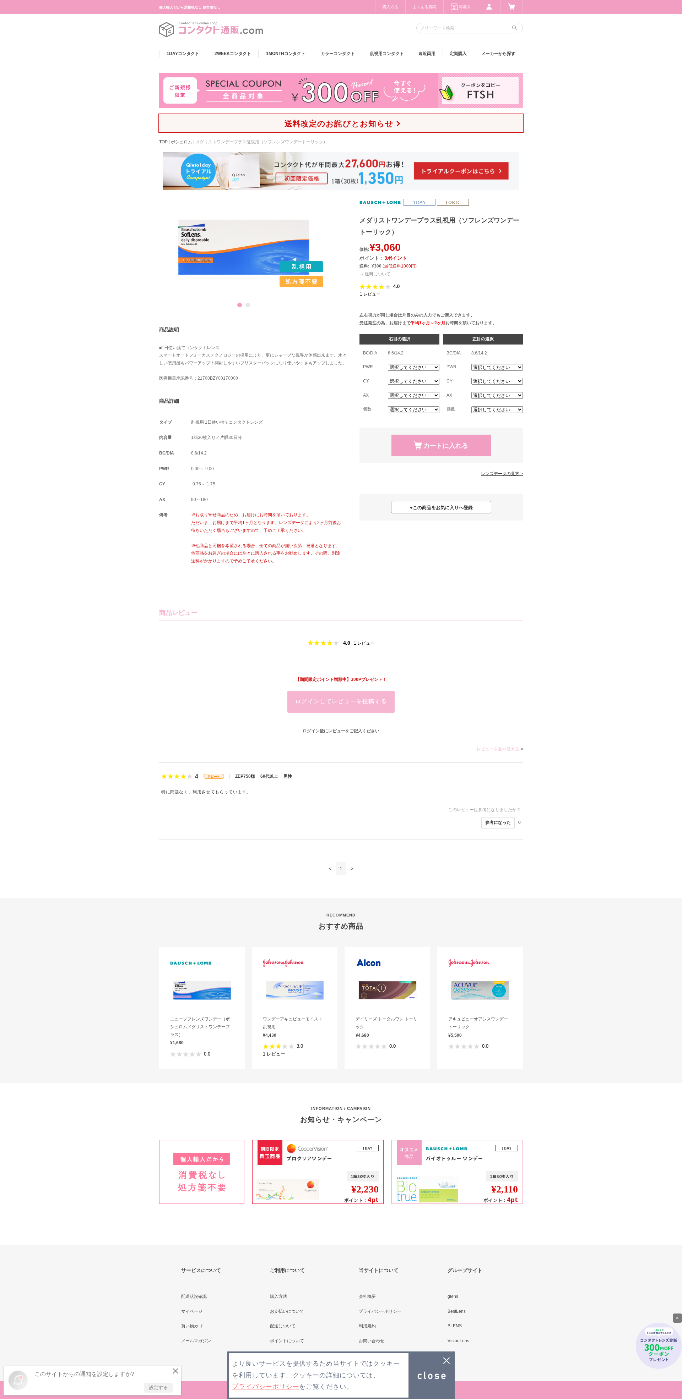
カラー (338, 53)
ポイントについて (287, 1340)
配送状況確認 (194, 1296)
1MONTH (285, 53)
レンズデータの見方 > (502, 473)
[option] (243, 247)
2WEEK (233, 53)
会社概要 (367, 1296)
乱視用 (387, 53)
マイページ (191, 1311)
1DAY (183, 53)
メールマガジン (196, 1340)
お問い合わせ (371, 1340)
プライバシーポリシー (380, 1311)
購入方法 (390, 7)
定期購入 (458, 53)
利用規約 (367, 1325)
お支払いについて (287, 1311)
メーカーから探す (498, 53)
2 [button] (247, 305)
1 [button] (239, 305)
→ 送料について (374, 273)
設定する (158, 1387)
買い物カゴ (191, 1325)
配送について (283, 1325)
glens (453, 1296)
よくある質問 (424, 7)
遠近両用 (426, 53)
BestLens (457, 1311)
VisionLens (458, 1340)
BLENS (455, 1325)
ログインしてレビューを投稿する (341, 701)
